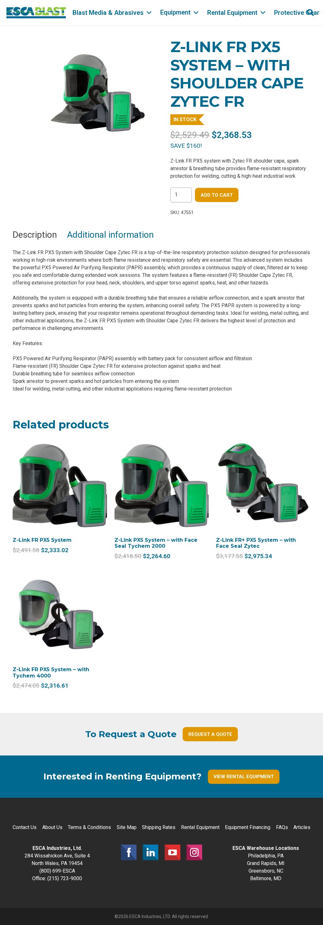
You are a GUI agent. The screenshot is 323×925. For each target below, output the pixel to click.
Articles (301, 827)
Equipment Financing (247, 827)
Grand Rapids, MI (266, 863)
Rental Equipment (200, 827)
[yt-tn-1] (172, 852)
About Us (52, 827)
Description (35, 235)
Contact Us (25, 827)
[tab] (35, 235)
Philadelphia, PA (266, 856)
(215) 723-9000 (64, 878)
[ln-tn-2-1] (150, 852)
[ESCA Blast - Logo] (36, 12)
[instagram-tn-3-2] (194, 852)
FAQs (282, 827)
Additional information (110, 235)
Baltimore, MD (265, 878)
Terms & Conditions (89, 827)
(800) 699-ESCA (57, 871)
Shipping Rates (158, 827)
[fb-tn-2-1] (129, 852)
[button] (149, 12)
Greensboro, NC (266, 871)
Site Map (127, 827)
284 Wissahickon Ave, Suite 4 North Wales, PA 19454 (57, 855)
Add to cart (217, 195)
